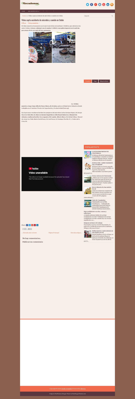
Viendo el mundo (66, 388)
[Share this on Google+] (32, 225)
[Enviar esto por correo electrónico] (23, 229)
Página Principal (54, 232)
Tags (95, 81)
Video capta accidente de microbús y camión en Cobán (43, 20)
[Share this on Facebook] (27, 225)
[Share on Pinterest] (35, 225)
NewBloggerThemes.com (79, 393)
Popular (87, 81)
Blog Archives (104, 81)
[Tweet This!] (30, 225)
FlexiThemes (58, 393)
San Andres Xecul (34, 11)
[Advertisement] (46, 89)
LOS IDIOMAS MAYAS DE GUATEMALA (100, 152)
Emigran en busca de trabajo (93, 223)
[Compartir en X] (27, 229)
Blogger (83, 388)
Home (23, 11)
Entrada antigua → (76, 232)
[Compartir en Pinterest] (31, 229)
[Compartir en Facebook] (29, 229)
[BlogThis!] (25, 229)
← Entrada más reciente (29, 232)
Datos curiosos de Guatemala (101, 176)
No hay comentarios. (33, 23)
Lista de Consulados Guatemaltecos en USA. (99, 201)
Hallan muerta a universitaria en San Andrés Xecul (102, 231)
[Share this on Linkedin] (37, 225)
